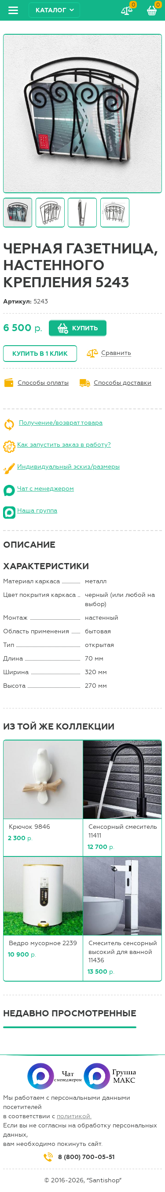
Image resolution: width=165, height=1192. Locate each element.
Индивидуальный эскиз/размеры (68, 466)
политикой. (74, 1116)
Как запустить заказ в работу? (64, 444)
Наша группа (37, 510)
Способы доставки (122, 382)
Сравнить (116, 353)
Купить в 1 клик (40, 354)
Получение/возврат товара (61, 422)
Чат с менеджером (45, 488)
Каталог (51, 10)
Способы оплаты (43, 382)
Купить (85, 328)
